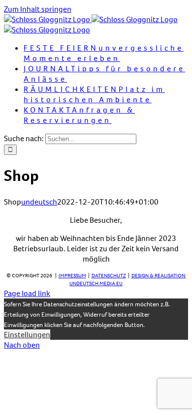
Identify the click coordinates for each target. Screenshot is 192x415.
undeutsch (39, 202)
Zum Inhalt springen (37, 9)
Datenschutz (109, 275)
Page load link (27, 293)
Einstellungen (27, 334)
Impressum (72, 275)
